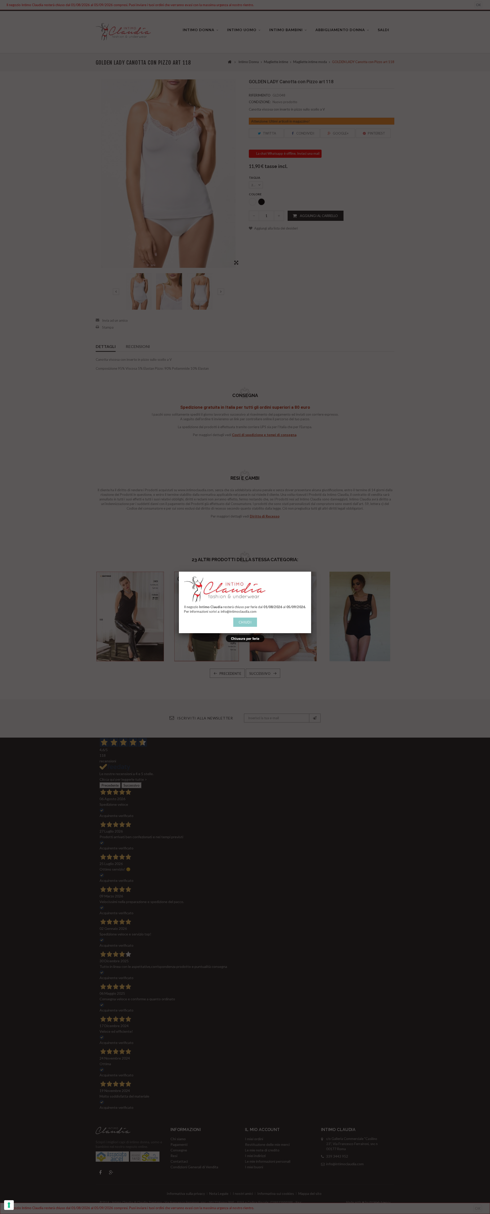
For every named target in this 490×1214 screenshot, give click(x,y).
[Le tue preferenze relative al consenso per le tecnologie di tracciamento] (9, 1205)
